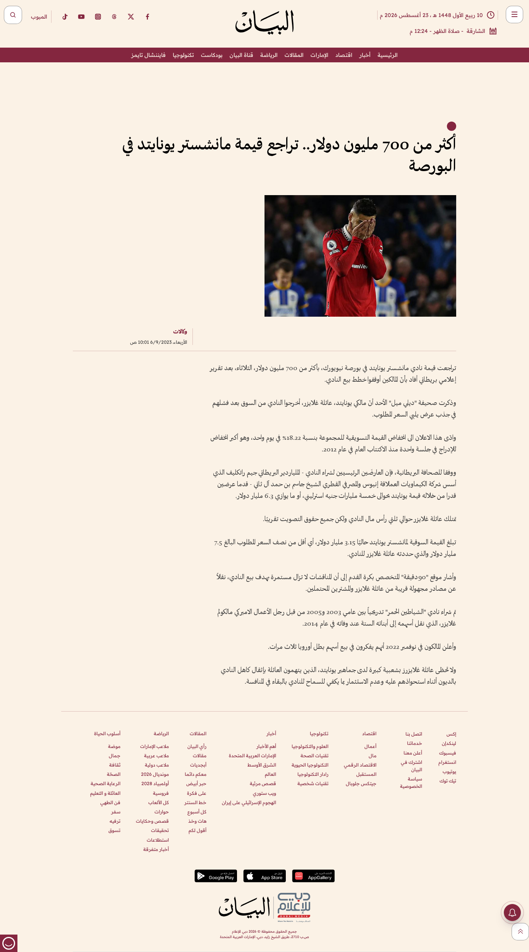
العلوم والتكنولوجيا (310, 746)
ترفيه (115, 821)
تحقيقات (160, 830)
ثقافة (114, 765)
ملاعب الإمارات (154, 746)
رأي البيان (196, 746)
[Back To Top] (520, 931)
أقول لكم (197, 830)
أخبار (365, 54)
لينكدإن (449, 743)
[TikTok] (64, 16)
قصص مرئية (263, 783)
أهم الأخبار (266, 746)
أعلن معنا (413, 753)
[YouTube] (81, 16)
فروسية (161, 793)
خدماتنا (414, 743)
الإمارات (319, 54)
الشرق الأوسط (261, 765)
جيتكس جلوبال (361, 783)
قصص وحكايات (152, 821)
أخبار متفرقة (156, 849)
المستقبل (366, 774)
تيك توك (448, 781)
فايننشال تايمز (148, 54)
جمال (114, 755)
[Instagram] (98, 16)
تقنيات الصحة (314, 755)
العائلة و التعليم (105, 793)
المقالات (294, 54)
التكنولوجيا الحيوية (310, 765)
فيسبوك (447, 753)
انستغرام (447, 762)
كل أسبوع (196, 812)
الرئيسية (388, 54)
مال (372, 755)
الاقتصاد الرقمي (360, 765)
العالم (270, 774)
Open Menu (514, 14)
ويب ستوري (264, 793)
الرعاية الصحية (105, 783)
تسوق (114, 830)
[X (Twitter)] (131, 16)
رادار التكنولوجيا (312, 774)
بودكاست (212, 54)
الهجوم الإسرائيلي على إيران (249, 802)
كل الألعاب (158, 802)
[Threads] (114, 16)
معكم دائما (195, 774)
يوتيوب (449, 771)
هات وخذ (197, 821)
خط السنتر (195, 802)
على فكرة (196, 793)
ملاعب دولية (157, 765)
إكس (451, 734)
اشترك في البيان (411, 765)
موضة (114, 746)
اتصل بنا (413, 734)
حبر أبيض (196, 783)
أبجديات (198, 765)
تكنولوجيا (183, 54)
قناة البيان (241, 54)
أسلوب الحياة (107, 733)
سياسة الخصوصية (411, 782)
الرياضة (269, 54)
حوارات (162, 812)
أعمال (370, 746)
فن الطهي (110, 802)
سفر (115, 812)
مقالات (199, 755)
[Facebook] (147, 16)
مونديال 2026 (155, 774)
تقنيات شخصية (312, 783)
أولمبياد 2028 (155, 783)
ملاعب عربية (156, 755)
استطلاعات (158, 840)
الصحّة (113, 774)
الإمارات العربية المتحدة (252, 755)
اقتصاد (343, 54)
